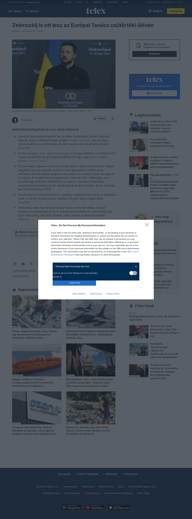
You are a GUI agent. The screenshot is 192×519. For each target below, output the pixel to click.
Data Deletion (79, 293)
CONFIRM (74, 283)
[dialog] (96, 259)
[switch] (133, 273)
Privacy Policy (113, 293)
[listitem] (95, 266)
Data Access (96, 293)
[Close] (148, 225)
